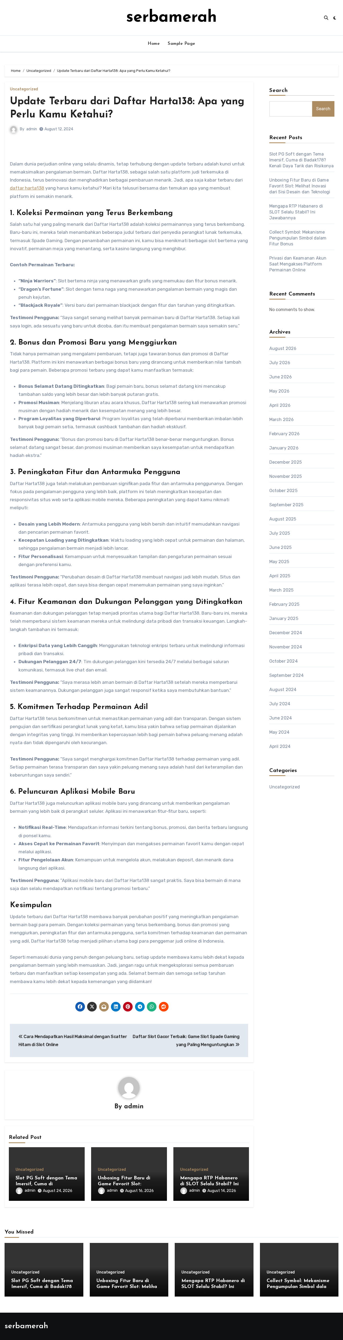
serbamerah (171, 18)
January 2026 (284, 448)
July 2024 (279, 703)
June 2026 (280, 376)
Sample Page (181, 44)
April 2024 (280, 746)
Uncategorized (24, 89)
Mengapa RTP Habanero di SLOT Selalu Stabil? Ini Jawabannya (209, 1184)
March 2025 (281, 590)
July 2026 (279, 362)
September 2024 (286, 675)
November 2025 (285, 476)
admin (31, 129)
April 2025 (279, 575)
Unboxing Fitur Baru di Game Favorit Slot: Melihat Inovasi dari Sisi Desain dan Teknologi (299, 186)
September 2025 (286, 504)
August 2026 (283, 348)
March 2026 (281, 419)
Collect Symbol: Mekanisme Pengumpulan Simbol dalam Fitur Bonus (298, 238)
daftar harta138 (27, 188)
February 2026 (284, 433)
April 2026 (280, 405)
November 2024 (285, 646)
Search (278, 90)
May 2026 (279, 391)
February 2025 (284, 604)
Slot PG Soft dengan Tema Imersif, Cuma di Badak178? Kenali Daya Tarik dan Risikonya (301, 160)
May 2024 (279, 732)
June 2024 (280, 718)
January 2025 (283, 618)
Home (154, 44)
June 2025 (280, 547)
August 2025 (282, 519)
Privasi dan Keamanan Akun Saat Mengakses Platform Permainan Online (298, 264)
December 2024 (285, 632)
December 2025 (285, 462)
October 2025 (283, 490)
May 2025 (279, 561)
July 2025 (279, 533)
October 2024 (283, 661)
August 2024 (283, 689)
